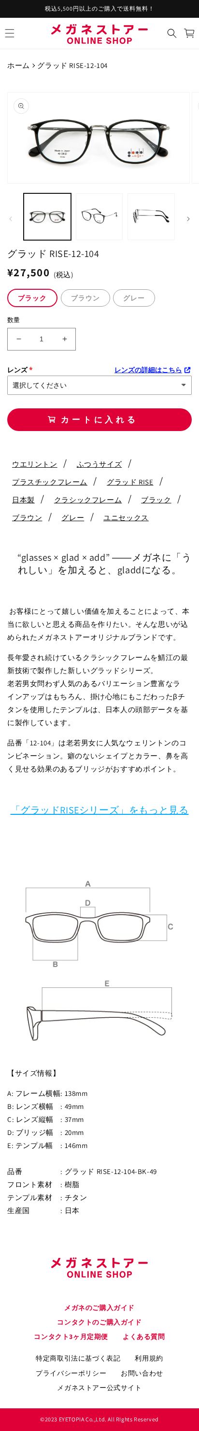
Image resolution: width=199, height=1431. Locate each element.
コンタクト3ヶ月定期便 (71, 1336)
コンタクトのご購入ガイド (99, 1322)
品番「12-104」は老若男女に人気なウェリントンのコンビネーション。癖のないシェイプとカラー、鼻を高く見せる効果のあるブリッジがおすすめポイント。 (97, 755)
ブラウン (85, 298)
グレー (134, 298)
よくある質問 (144, 1336)
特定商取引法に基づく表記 (78, 1358)
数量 (13, 320)
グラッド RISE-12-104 (72, 65)
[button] (9, 33)
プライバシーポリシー (71, 1373)
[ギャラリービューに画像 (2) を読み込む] (99, 217)
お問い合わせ (142, 1373)
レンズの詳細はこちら (148, 369)
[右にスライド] (188, 219)
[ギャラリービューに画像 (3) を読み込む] (151, 217)
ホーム (18, 65)
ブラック (32, 298)
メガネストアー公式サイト (99, 1387)
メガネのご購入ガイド (99, 1307)
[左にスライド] (10, 219)
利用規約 (149, 1358)
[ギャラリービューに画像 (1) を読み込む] (47, 217)
